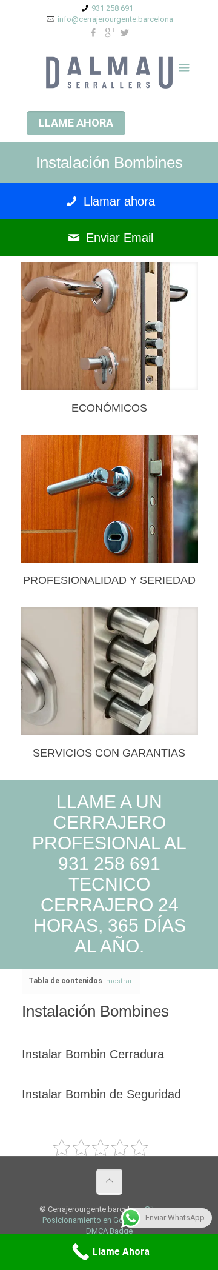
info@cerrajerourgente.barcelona (115, 19)
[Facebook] (93, 32)
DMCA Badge (109, 1230)
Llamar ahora (117, 201)
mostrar (119, 981)
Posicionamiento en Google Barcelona (109, 1220)
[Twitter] (125, 32)
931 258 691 (112, 8)
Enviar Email (117, 237)
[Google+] (109, 32)
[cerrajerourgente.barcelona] (109, 72)
